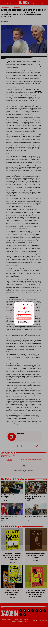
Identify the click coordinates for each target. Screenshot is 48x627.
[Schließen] (32, 305)
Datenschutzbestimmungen (23, 322)
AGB (26, 321)
